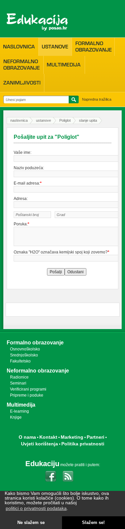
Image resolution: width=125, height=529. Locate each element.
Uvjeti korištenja (39, 443)
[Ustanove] (55, 47)
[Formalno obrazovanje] (93, 47)
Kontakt (48, 437)
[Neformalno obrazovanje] (21, 65)
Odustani (75, 272)
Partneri (95, 437)
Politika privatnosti (82, 443)
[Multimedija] (64, 65)
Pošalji (56, 272)
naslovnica (19, 120)
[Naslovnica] (19, 47)
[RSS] (68, 476)
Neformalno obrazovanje (38, 371)
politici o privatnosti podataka (36, 508)
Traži (73, 101)
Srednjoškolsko (24, 355)
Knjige (16, 417)
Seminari (18, 383)
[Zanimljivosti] (22, 83)
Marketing (72, 437)
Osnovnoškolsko (25, 349)
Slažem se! (93, 522)
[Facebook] (50, 476)
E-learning (19, 411)
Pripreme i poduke (26, 395)
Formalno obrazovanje (35, 342)
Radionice (19, 377)
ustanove (43, 120)
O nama (27, 437)
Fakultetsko (20, 361)
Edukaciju (42, 463)
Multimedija (21, 405)
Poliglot (65, 120)
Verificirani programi (28, 389)
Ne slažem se (31, 522)
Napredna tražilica (96, 99)
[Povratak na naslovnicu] (37, 22)
